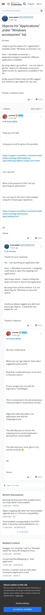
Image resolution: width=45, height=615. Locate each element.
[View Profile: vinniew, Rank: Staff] (5, 116)
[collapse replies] (22, 113)
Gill (14, 516)
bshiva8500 (13, 17)
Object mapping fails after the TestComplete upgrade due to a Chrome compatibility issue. (22, 512)
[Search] (24, 3)
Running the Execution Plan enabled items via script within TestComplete (22, 501)
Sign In (39, 4)
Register (31, 4)
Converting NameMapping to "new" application (18, 560)
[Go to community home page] (14, 4)
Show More (23, 532)
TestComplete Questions (12, 11)
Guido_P (16, 575)
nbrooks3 (17, 553)
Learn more (19, 596)
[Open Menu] (41, 10)
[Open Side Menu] (3, 4)
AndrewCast (18, 564)
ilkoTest (16, 505)
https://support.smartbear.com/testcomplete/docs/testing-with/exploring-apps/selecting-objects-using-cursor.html (22, 158)
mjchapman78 (19, 527)
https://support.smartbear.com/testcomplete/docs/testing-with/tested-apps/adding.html (22, 214)
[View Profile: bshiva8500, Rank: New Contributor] (5, 19)
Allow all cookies (22, 609)
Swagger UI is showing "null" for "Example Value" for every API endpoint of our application (21, 549)
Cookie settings (22, 603)
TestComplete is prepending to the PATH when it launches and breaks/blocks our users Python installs (21, 522)
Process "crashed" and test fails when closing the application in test (19, 571)
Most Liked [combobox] (36, 109)
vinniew (12, 115)
